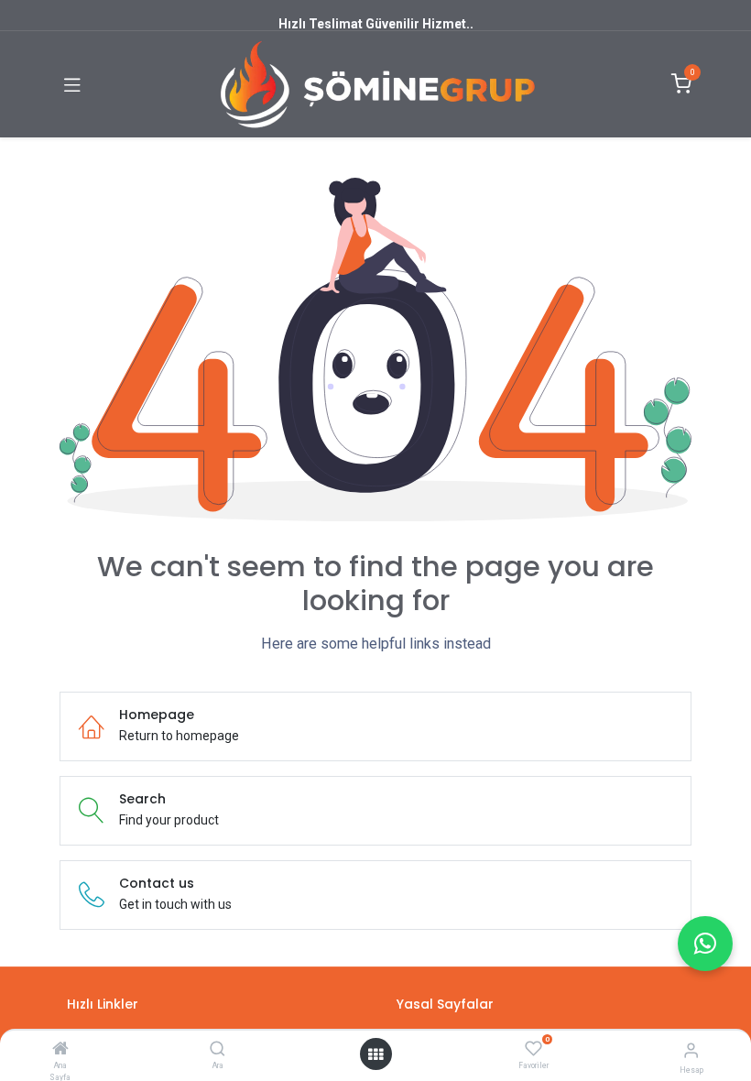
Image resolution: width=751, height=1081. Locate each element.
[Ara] (217, 1050)
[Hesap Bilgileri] (691, 1050)
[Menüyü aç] (375, 1054)
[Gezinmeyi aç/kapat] (72, 84)
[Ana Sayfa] (60, 1050)
